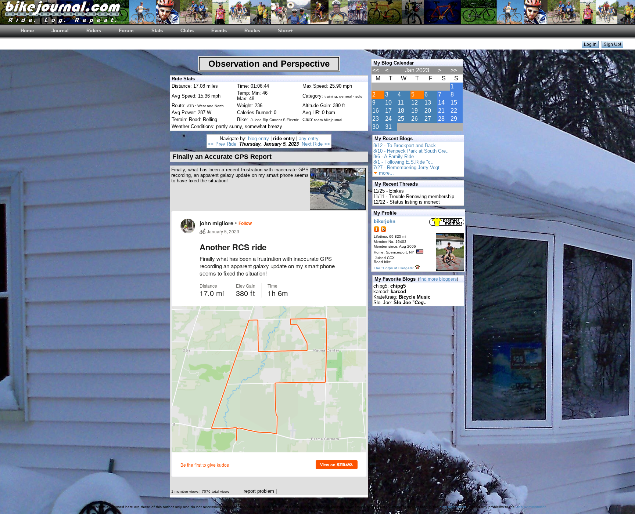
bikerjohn (384, 221)
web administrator (530, 507)
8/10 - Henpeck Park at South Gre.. (411, 151)
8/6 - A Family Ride (393, 156)
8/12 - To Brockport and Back (404, 145)
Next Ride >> (316, 144)
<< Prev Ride (222, 144)
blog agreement (453, 507)
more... (385, 173)
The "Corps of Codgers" (394, 268)
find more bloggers (438, 279)
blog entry (258, 138)
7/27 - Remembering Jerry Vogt (406, 167)
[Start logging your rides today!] (612, 46)
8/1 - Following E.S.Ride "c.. (403, 162)
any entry (309, 138)
